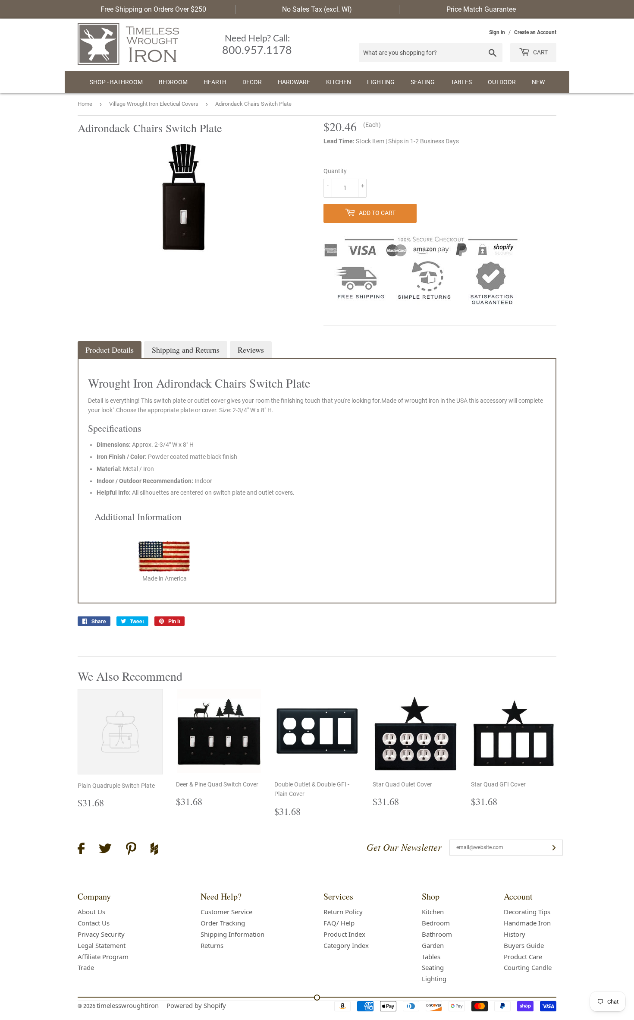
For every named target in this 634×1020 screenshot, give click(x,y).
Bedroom (173, 82)
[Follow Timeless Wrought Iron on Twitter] (105, 849)
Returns (212, 945)
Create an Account (535, 32)
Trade (86, 967)
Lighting (381, 82)
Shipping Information (232, 934)
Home (85, 104)
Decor (252, 82)
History (514, 934)
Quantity (335, 170)
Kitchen (338, 82)
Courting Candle (528, 967)
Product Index (344, 934)
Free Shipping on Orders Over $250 (153, 9)
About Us (91, 911)
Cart (540, 52)
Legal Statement (102, 945)
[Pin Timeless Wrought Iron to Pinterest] (131, 850)
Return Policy (343, 911)
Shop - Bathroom (116, 82)
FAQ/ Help (339, 923)
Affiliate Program (103, 956)
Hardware (294, 82)
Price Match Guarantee (481, 9)
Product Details (109, 349)
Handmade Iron (527, 923)
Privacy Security (101, 934)
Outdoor (502, 82)
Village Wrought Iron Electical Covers (153, 104)
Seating (423, 82)
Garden (433, 945)
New (538, 82)
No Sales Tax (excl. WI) (317, 9)
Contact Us (94, 923)
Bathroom (437, 934)
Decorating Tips (527, 911)
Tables (461, 82)
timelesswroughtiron (128, 1005)
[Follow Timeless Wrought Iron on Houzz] (154, 850)
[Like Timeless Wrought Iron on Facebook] (81, 849)
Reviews (251, 349)
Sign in (497, 32)
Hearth (215, 82)
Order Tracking (223, 923)
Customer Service (226, 911)
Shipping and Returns (186, 349)
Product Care (523, 956)
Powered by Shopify (196, 1005)
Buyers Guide (524, 945)
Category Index (346, 945)
